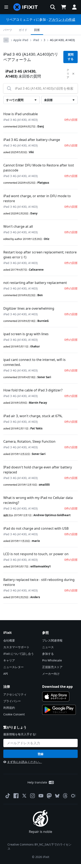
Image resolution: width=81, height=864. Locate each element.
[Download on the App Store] (55, 696)
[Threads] (65, 795)
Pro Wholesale (52, 660)
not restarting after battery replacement (35, 282)
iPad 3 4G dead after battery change (31, 139)
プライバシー (12, 701)
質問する (71, 57)
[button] (53, 7)
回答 (37, 30)
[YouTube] (40, 795)
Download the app (57, 686)
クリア (68, 73)
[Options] (6, 40)
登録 (40, 754)
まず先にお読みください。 (24, 762)
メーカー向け (51, 674)
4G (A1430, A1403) (62, 40)
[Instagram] (32, 795)
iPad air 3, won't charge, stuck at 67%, (33, 416)
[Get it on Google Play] (59, 710)
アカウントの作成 (62, 19)
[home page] (25, 7)
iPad (36, 40)
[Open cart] (63, 7)
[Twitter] (24, 795)
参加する (48, 654)
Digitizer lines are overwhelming (28, 308)
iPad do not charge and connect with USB (36, 528)
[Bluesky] (57, 796)
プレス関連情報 (52, 640)
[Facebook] (16, 795)
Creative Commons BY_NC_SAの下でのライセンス (39, 846)
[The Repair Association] (73, 795)
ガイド (23, 30)
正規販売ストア (52, 667)
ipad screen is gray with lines (26, 334)
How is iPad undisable (20, 114)
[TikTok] (7, 795)
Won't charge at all (18, 226)
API (5, 674)
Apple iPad (20, 40)
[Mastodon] (49, 795)
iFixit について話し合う (18, 654)
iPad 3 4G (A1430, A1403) (20, 120)
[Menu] (6, 7)
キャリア (9, 660)
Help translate (37, 782)
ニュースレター (13, 667)
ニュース (48, 647)
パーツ (7, 30)
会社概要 (9, 640)
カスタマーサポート (16, 647)
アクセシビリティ (15, 694)
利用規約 (9, 708)
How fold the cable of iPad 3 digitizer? (33, 390)
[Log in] (74, 7)
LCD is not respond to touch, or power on (36, 554)
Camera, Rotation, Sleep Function (29, 441)
